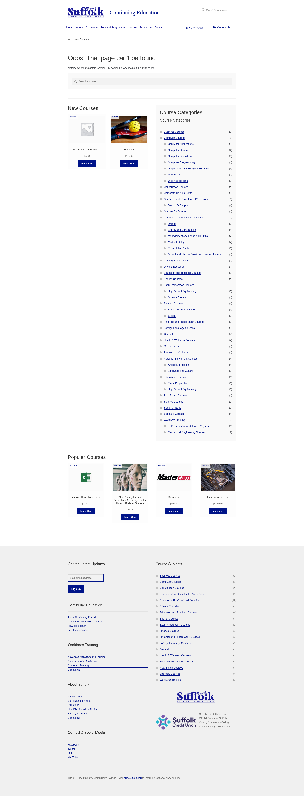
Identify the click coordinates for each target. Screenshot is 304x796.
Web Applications (178, 180)
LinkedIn (72, 753)
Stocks (172, 315)
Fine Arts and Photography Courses (184, 322)
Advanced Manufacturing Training (87, 657)
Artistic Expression (178, 365)
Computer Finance (178, 150)
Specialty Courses (174, 414)
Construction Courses (176, 187)
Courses (90, 27)
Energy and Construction (182, 229)
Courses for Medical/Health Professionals (187, 199)
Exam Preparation (178, 383)
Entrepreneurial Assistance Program (188, 426)
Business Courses (174, 131)
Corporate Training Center (178, 193)
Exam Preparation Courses (179, 285)
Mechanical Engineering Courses (187, 432)
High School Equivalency (182, 291)
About (79, 27)
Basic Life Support (178, 205)
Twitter (71, 749)
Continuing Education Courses (85, 621)
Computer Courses (174, 137)
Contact (159, 27)
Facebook (73, 744)
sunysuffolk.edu (133, 778)
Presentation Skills (178, 248)
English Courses (173, 279)
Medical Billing (176, 242)
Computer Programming (181, 162)
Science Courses (173, 401)
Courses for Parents (175, 211)
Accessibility (75, 696)
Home (69, 27)
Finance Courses (173, 303)
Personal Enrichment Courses (181, 358)
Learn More (87, 163)
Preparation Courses (175, 377)
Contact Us (74, 669)
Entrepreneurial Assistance (83, 661)
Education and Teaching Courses (182, 272)
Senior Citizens (172, 407)
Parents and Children (176, 352)
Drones (172, 223)
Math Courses (172, 346)
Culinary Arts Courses (176, 260)
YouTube (73, 757)
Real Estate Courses (175, 395)
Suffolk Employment (79, 701)
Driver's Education (174, 266)
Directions (73, 705)
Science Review (177, 297)
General (168, 334)
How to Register (77, 626)
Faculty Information (78, 630)
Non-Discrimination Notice (82, 709)
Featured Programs (111, 27)
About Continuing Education (83, 617)
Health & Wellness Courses (179, 340)
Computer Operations (180, 156)
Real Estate (174, 174)
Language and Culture (180, 371)
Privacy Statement (78, 713)
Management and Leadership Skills (188, 236)
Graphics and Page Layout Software (188, 168)
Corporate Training (78, 665)
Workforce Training (138, 27)
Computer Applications (181, 144)
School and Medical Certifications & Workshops (194, 254)
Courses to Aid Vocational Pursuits (183, 217)
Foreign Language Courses (179, 328)
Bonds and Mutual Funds (182, 309)
